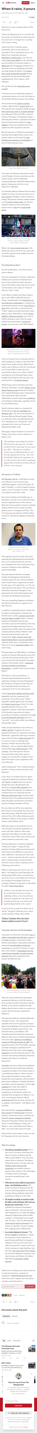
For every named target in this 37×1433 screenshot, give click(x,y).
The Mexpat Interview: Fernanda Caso (11, 1347)
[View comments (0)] (10, 22)
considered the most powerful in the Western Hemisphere (17, 666)
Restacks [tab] (14, 1316)
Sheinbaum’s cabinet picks (11, 57)
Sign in (33, 3)
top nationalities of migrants (20, 945)
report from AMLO (13, 60)
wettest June (24, 106)
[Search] (33, 1341)
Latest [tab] (9, 1341)
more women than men (19, 248)
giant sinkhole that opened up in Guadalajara (16, 139)
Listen (33, 17)
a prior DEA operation (19, 787)
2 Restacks (22, 1295)
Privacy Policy (25, 1421)
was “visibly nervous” (20, 749)
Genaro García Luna (12, 704)
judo (15, 207)
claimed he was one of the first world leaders (18, 301)
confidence (31, 398)
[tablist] (10, 1316)
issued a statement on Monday (20, 1118)
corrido (4, 324)
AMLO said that (8, 730)
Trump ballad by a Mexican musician (17, 315)
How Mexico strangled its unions (16, 1149)
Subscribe (25, 3)
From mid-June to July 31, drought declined (18, 111)
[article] (18, 1352)
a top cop (18, 65)
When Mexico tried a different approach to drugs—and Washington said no (20, 1184)
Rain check (6, 1363)
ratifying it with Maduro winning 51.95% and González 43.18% (17, 1041)
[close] (31, 1373)
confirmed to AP (8, 1100)
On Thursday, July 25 (9, 479)
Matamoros (6, 65)
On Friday (5, 1065)
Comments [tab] (6, 1316)
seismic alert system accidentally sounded (17, 72)
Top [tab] (4, 1341)
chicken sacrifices (23, 103)
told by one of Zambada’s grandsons (18, 716)
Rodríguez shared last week (12, 795)
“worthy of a (25, 321)
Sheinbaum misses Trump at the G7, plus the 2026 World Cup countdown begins (12, 1366)
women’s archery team (15, 202)
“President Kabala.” (21, 380)
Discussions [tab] (16, 1341)
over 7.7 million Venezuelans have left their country (18, 936)
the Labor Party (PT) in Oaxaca (24, 1251)
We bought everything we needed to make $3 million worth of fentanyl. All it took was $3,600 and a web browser (20, 1202)
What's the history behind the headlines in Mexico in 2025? (12, 1352)
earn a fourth (6, 197)
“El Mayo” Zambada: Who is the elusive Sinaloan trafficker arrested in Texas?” (15, 919)
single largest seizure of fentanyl (17, 1223)
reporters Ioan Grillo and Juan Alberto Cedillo (18, 617)
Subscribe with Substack (20, 1413)
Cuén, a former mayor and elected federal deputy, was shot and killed (17, 638)
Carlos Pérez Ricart (16, 886)
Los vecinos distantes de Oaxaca (16, 1232)
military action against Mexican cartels (18, 389)
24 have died (19, 1113)
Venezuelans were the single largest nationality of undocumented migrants (17, 953)
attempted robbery (23, 645)
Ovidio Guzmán (24, 738)
